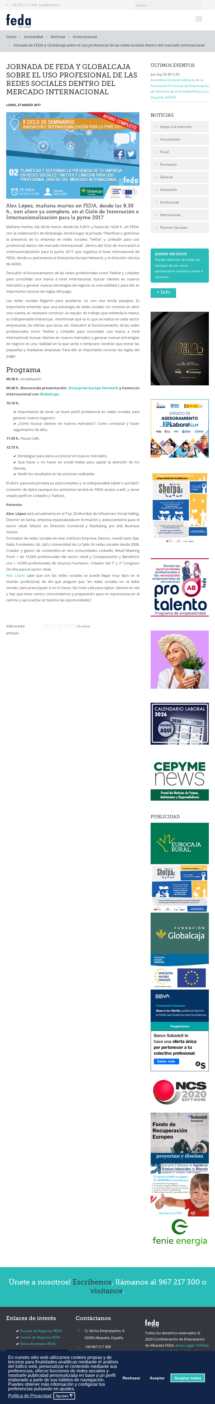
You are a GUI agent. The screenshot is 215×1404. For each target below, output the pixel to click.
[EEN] (180, 971)
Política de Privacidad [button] (30, 1395)
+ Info (163, 292)
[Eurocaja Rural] (180, 843)
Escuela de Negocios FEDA (41, 1330)
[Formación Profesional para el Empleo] (180, 659)
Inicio (11, 37)
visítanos (106, 1291)
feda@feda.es (49, 5)
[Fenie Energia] (180, 1232)
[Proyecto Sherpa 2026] (180, 507)
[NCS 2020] (180, 1091)
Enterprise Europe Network (93, 387)
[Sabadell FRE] (180, 1132)
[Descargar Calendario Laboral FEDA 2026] (180, 723)
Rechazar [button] (131, 1378)
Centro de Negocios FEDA (40, 1337)
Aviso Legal (185, 1345)
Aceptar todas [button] (187, 1378)
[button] (76, 1389)
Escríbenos (92, 1282)
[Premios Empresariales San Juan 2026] (180, 348)
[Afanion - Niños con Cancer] (180, 1195)
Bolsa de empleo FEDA (38, 1343)
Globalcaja (49, 394)
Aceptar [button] (157, 1378)
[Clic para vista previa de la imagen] (72, 155)
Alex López (15, 575)
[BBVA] (180, 1009)
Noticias (58, 37)
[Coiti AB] (180, 1163)
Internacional (85, 37)
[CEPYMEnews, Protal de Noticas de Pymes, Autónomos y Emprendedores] (180, 779)
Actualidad (33, 37)
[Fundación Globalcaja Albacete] (180, 932)
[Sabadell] (180, 1050)
